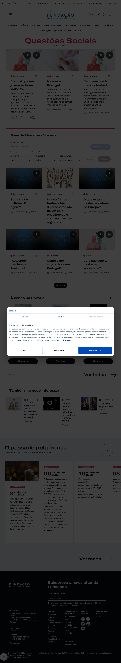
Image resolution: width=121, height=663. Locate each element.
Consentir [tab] (25, 317)
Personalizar (59, 350)
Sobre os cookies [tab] (96, 317)
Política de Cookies (63, 340)
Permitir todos (95, 350)
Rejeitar (26, 350)
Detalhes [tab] (60, 317)
